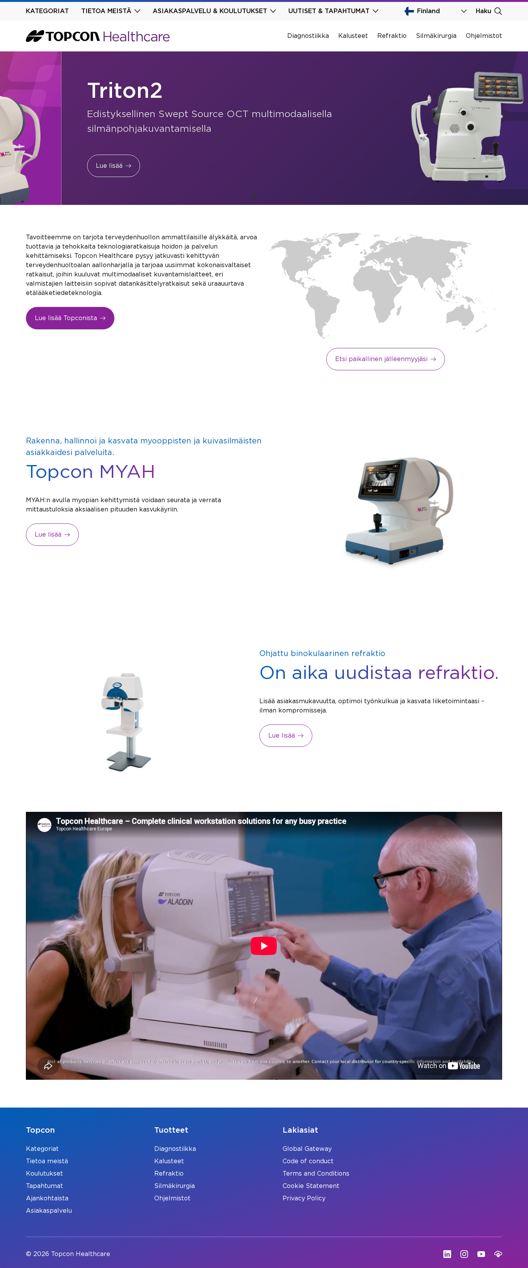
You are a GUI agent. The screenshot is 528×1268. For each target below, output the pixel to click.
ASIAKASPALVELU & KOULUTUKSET (210, 11)
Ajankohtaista (47, 1198)
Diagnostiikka (308, 36)
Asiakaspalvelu (49, 1211)
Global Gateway (307, 1149)
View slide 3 (274, 197)
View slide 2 (264, 197)
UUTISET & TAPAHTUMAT (329, 11)
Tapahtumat (44, 1186)
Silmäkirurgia (436, 36)
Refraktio (392, 36)
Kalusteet (353, 36)
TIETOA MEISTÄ (106, 11)
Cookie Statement (311, 1186)
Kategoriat (42, 1149)
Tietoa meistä (47, 1161)
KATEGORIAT (47, 11)
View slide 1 (254, 197)
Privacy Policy (304, 1198)
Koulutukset (44, 1174)
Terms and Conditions (316, 1174)
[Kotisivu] (98, 36)
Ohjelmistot (484, 36)
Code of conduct (308, 1161)
